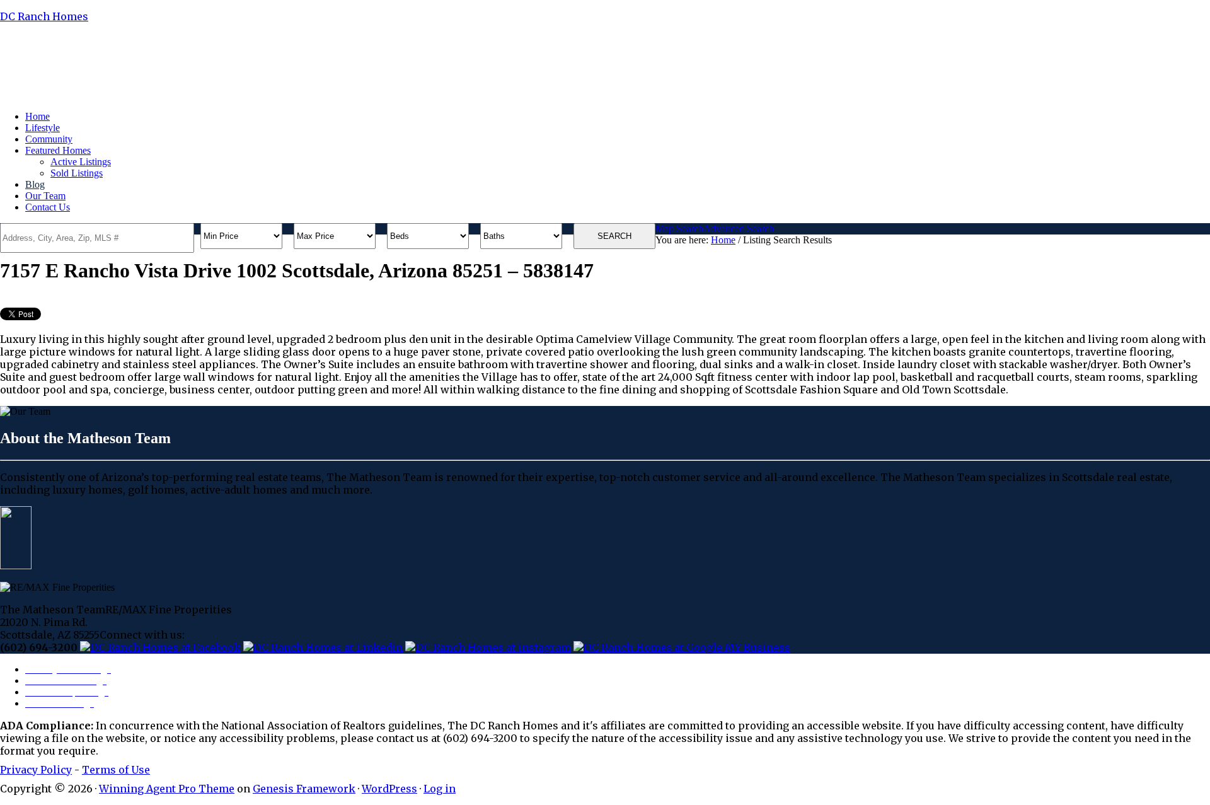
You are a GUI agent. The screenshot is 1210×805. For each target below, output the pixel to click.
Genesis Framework (304, 788)
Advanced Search (738, 228)
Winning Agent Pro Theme (166, 788)
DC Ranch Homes (44, 16)
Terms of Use (116, 769)
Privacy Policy (36, 769)
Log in (440, 788)
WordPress (389, 788)
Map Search (679, 228)
